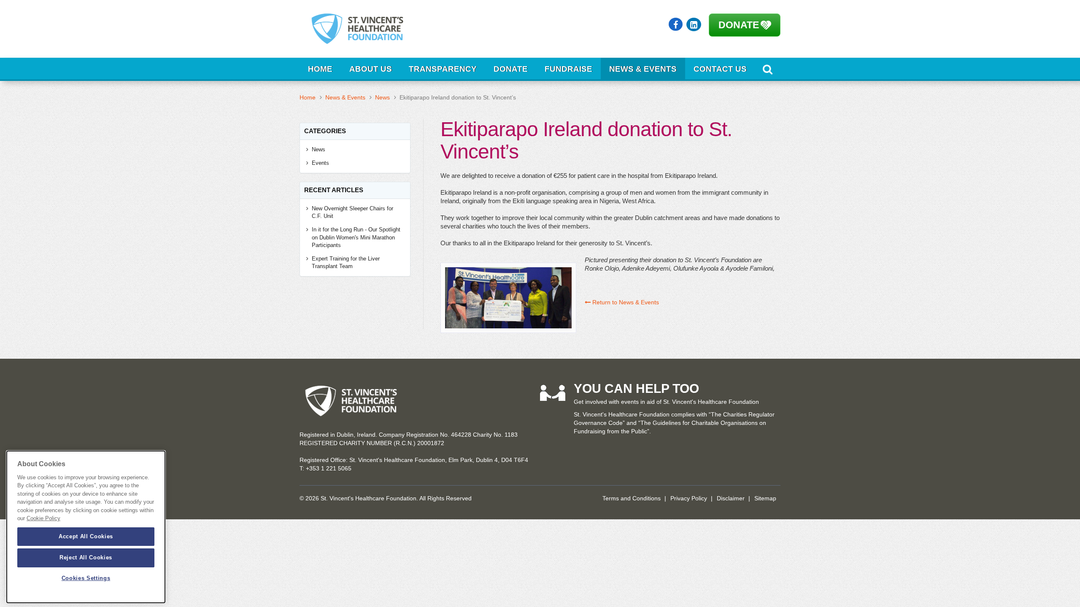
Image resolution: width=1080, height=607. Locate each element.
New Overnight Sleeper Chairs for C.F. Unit (352, 212)
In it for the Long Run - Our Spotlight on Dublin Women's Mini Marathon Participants (356, 237)
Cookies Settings (86, 578)
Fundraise (568, 68)
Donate (738, 24)
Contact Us (720, 68)
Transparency (443, 68)
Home (320, 68)
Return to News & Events (625, 302)
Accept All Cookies (86, 536)
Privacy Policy (688, 498)
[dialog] (86, 527)
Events (320, 163)
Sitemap (765, 498)
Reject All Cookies (85, 557)
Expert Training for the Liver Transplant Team (346, 262)
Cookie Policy (43, 519)
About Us (370, 68)
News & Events (643, 68)
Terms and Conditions (631, 498)
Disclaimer (731, 498)
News (382, 97)
